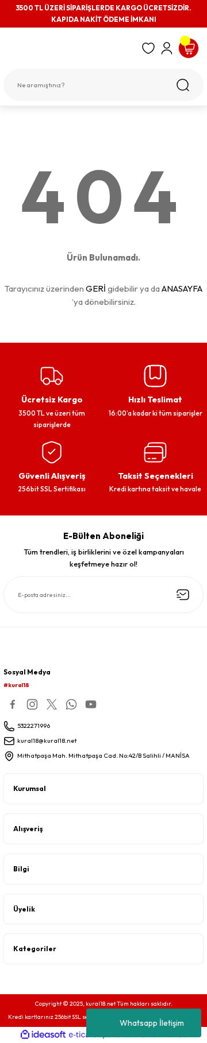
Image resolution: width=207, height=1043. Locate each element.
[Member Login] (167, 48)
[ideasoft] (43, 1035)
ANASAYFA (182, 288)
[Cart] (188, 48)
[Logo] (69, 50)
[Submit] (183, 594)
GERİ (96, 288)
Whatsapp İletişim (152, 1023)
